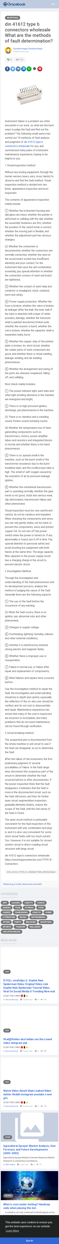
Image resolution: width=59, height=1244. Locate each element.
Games (6, 912)
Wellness (35, 927)
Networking (38, 917)
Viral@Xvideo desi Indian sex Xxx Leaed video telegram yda (27, 1041)
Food (41, 907)
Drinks (6, 907)
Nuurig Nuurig (12, 999)
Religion (31, 922)
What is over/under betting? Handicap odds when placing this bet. (26, 1206)
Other (6, 922)
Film (17, 907)
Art (5, 902)
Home (48, 912)
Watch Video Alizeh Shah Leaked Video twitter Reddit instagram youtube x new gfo (27, 1094)
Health (36, 912)
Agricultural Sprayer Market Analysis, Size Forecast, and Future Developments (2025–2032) (29, 1149)
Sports (7, 927)
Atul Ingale (10, 1164)
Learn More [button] (12, 1230)
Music (23, 917)
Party (17, 922)
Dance (41, 902)
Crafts (29, 902)
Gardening (21, 912)
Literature (9, 917)
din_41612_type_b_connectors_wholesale (31, 872)
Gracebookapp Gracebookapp (27, 48)
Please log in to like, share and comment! (22, 884)
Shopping (12, 17)
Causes (16, 902)
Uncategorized (11, 931)
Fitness (29, 907)
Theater (20, 927)
